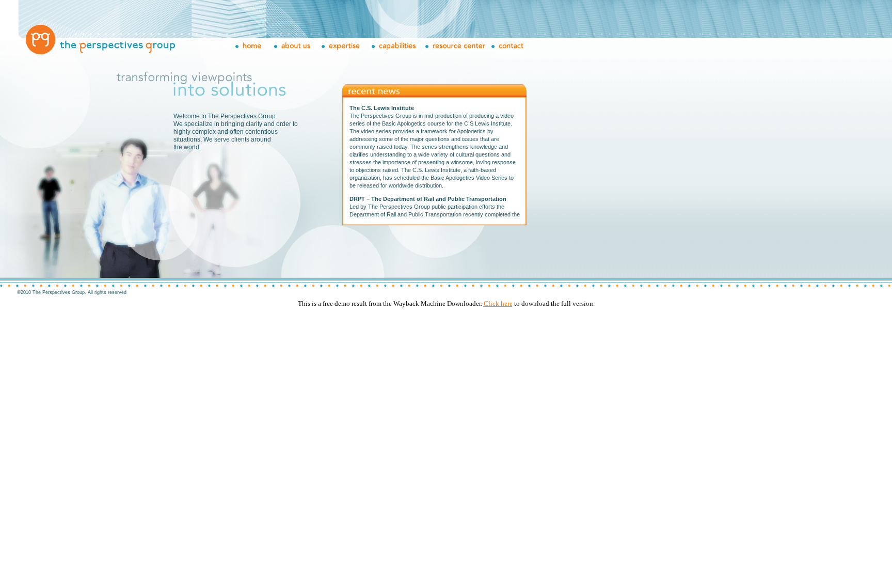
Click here (498, 303)
